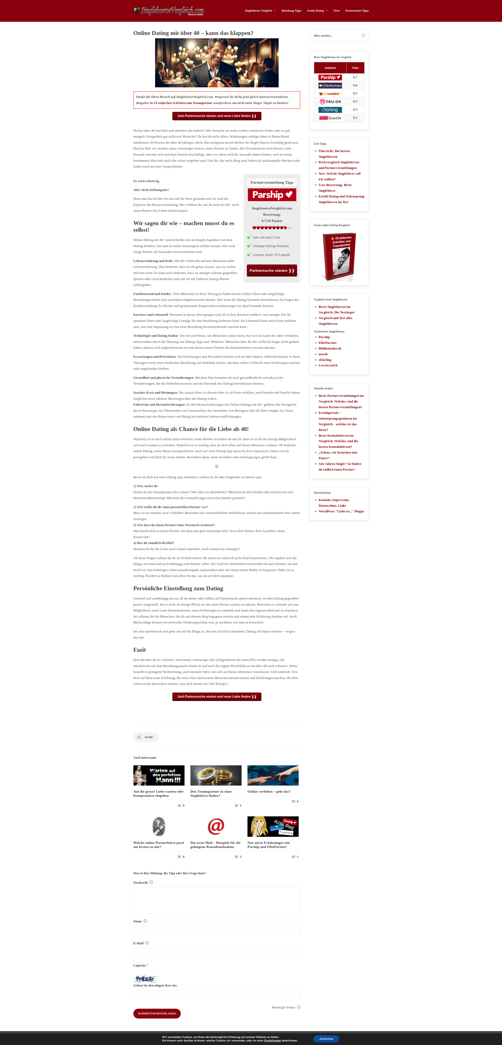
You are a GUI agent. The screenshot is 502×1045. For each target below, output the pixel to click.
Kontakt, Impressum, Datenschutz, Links (334, 502)
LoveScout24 (328, 365)
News (337, 10)
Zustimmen (326, 1039)
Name (138, 921)
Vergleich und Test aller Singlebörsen (336, 321)
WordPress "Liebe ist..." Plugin (341, 511)
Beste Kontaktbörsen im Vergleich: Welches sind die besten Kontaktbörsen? (338, 441)
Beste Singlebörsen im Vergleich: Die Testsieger (337, 309)
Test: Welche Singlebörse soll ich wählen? (340, 176)
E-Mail (138, 943)
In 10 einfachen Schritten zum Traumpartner (181, 103)
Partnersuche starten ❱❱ (272, 270)
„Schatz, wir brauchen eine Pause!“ (338, 455)
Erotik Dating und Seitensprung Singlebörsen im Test (341, 199)
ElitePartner (328, 343)
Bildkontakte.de (330, 348)
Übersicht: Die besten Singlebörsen (334, 154)
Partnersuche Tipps (357, 10)
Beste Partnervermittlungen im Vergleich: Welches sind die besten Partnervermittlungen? (341, 401)
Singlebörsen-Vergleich (258, 10)
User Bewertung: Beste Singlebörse (335, 188)
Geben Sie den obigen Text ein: (155, 985)
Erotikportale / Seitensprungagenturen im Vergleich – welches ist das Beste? (338, 421)
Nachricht (141, 882)
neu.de (323, 354)
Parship (324, 337)
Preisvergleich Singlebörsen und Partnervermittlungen (339, 165)
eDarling (325, 360)
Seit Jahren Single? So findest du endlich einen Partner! (340, 466)
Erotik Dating (315, 10)
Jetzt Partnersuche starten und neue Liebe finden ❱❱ (216, 116)
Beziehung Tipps (291, 10)
